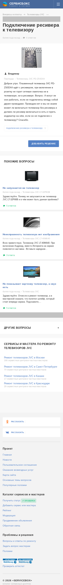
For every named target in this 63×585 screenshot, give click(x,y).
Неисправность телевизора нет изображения (31, 234)
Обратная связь (11, 525)
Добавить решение (44, 143)
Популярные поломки (15, 485)
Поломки (7, 551)
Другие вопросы (17, 327)
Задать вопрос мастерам (16, 546)
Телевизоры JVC (35, 14)
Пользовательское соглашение (20, 464)
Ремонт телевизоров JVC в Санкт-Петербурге (30, 366)
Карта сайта (9, 475)
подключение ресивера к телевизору (26, 128)
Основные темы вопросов (17, 480)
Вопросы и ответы (12, 14)
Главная (7, 454)
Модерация (9, 515)
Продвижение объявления (17, 520)
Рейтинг (7, 510)
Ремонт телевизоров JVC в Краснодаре (27, 383)
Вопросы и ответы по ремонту (19, 541)
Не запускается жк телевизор (21, 188)
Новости (7, 459)
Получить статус (11, 500)
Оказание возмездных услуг (18, 470)
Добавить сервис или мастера (19, 505)
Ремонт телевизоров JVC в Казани (24, 375)
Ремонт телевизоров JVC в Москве (24, 357)
